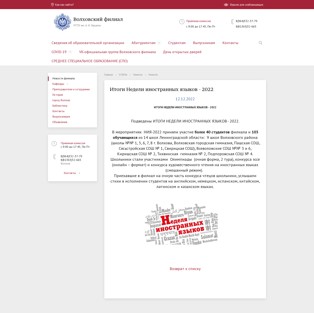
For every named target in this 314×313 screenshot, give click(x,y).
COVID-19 (59, 51)
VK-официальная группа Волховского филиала (117, 51)
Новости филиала (63, 78)
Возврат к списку (185, 268)
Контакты (230, 42)
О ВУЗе (123, 74)
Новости (137, 74)
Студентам (177, 42)
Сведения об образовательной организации (88, 42)
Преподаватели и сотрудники (71, 89)
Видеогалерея (61, 116)
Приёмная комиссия (198, 21)
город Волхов (61, 100)
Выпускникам (204, 42)
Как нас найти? (64, 4)
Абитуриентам (144, 42)
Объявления (59, 122)
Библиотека (59, 105)
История (57, 94)
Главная (108, 74)
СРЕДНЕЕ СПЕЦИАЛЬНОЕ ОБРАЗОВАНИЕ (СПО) (90, 61)
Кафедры (58, 84)
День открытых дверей (182, 51)
